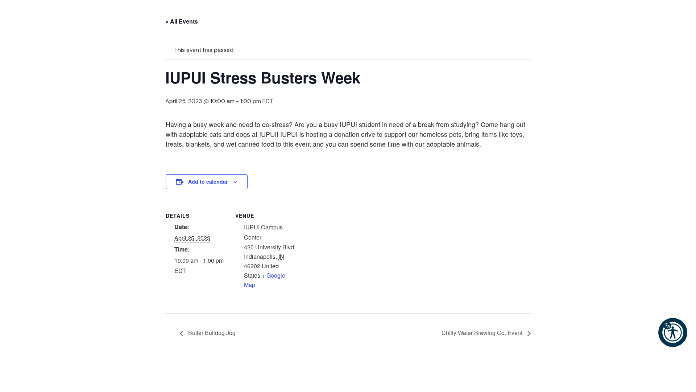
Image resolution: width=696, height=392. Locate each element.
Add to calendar (208, 181)
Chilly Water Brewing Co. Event (483, 332)
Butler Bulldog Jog (211, 332)
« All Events (181, 21)
